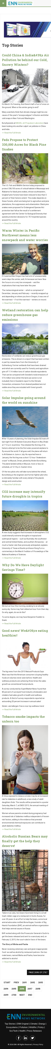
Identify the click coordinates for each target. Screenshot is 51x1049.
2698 (37, 989)
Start (7, 982)
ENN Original (23, 1024)
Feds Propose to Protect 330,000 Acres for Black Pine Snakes (24, 144)
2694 (6, 989)
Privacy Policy (38, 1044)
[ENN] (20, 3)
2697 (29, 989)
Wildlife (32, 1027)
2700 (14, 995)
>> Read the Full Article (11, 133)
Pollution (23, 1027)
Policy (41, 1027)
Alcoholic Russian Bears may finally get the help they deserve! (25, 841)
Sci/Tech (13, 1031)
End (30, 995)
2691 (24, 982)
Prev (16, 982)
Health (22, 1031)
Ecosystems (12, 1027)
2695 (14, 989)
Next (22, 995)
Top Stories (10, 1024)
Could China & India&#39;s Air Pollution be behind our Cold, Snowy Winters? (25, 60)
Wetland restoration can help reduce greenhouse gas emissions (25, 315)
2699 (6, 995)
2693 (40, 982)
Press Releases (34, 1031)
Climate (33, 1024)
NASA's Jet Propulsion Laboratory (30, 123)
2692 (32, 982)
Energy (42, 1024)
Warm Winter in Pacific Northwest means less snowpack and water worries (25, 235)
